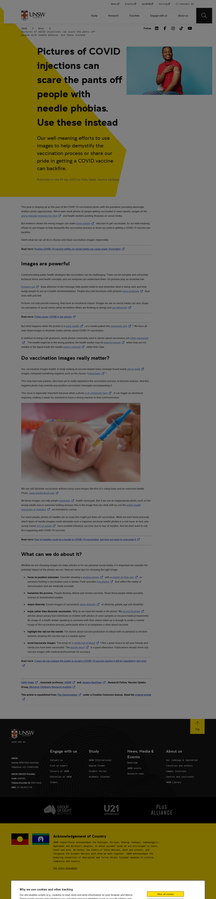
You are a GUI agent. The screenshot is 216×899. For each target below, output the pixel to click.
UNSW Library (173, 782)
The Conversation (69, 694)
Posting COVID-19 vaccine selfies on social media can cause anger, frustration (80, 249)
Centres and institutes (180, 776)
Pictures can (30, 286)
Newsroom (132, 762)
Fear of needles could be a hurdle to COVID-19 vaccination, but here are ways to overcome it (87, 539)
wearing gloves (115, 342)
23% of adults (46, 526)
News (41, 28)
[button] (197, 726)
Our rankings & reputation (182, 760)
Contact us (56, 760)
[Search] (204, 15)
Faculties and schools (179, 765)
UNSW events (134, 768)
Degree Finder (97, 765)
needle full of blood (87, 643)
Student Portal (97, 771)
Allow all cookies (165, 894)
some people (85, 223)
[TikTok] (181, 28)
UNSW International (100, 760)
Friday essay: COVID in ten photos (55, 316)
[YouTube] (189, 28)
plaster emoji (80, 647)
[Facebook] (165, 28)
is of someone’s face (99, 393)
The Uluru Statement (65, 868)
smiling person (93, 577)
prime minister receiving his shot (41, 216)
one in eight (136, 369)
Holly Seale (30, 682)
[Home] (33, 16)
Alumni (54, 782)
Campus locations (176, 771)
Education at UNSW (60, 776)
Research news (135, 773)
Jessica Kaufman (94, 682)
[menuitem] (94, 16)
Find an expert (59, 765)
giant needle (75, 326)
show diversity (90, 604)
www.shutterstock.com (44, 493)
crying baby (97, 373)
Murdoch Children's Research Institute (53, 687)
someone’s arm (121, 326)
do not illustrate (134, 611)
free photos (105, 581)
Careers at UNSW (59, 771)
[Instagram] (173, 28)
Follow (147, 28)
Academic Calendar (99, 776)
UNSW (24, 28)
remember (67, 500)
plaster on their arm (125, 577)
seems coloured (74, 347)
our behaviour (122, 307)
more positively (133, 291)
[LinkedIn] (156, 28)
